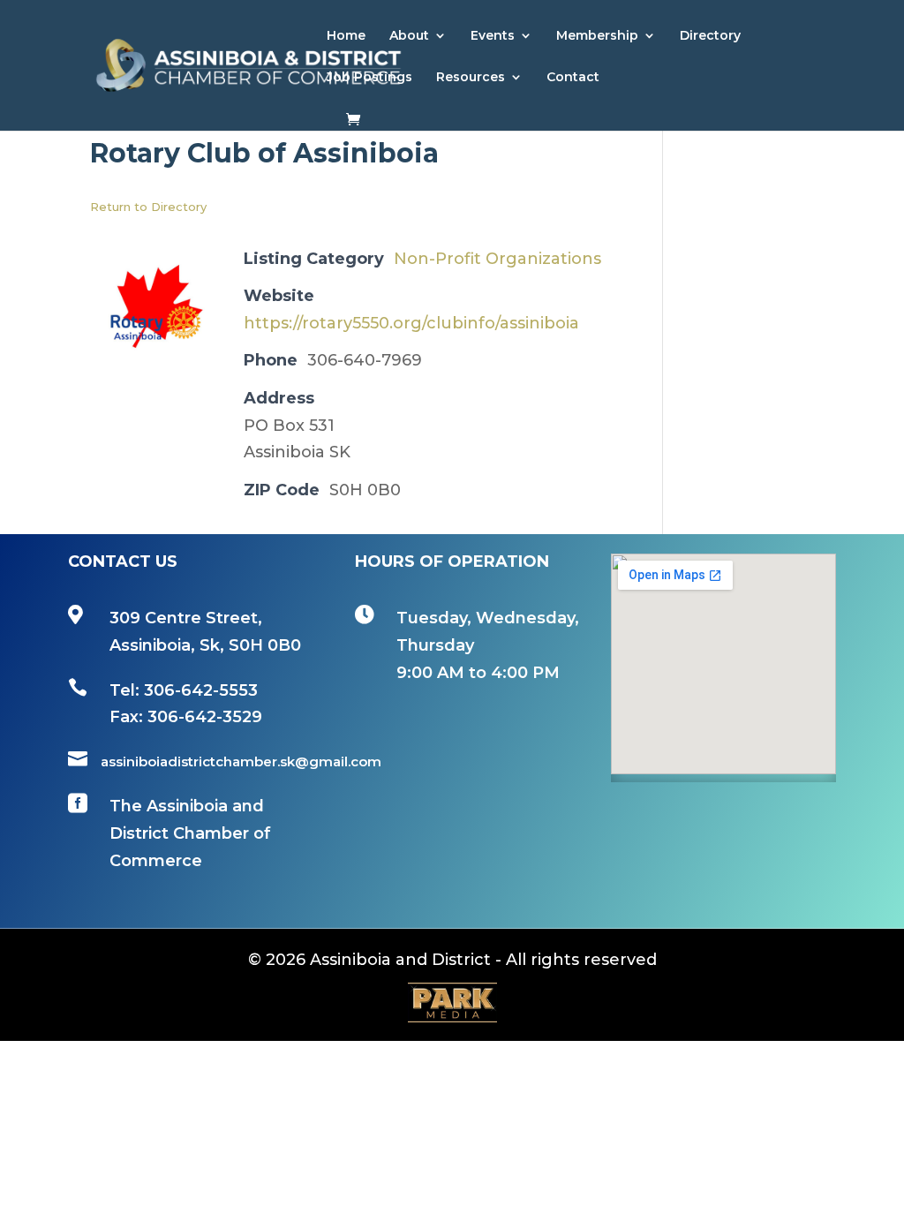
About (409, 36)
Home (346, 36)
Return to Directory (148, 207)
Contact (572, 78)
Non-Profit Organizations (497, 258)
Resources (470, 78)
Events (493, 36)
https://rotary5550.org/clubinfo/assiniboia (411, 323)
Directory (710, 36)
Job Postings (369, 78)
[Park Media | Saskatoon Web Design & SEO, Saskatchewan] (451, 1002)
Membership (597, 36)
